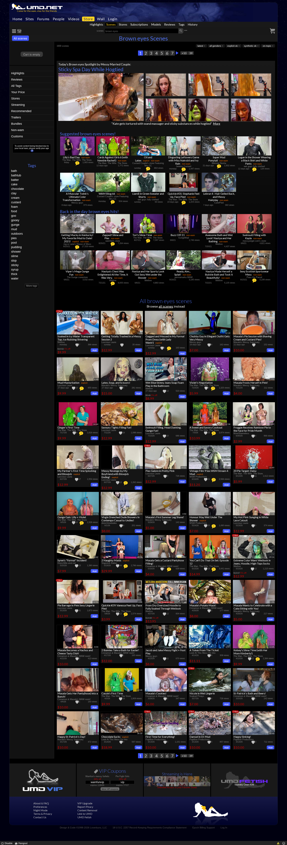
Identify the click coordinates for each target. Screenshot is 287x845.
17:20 (227, 468)
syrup (14, 269)
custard (16, 202)
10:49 (271, 733)
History (192, 24)
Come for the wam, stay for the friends (37, 10)
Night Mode (40, 810)
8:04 (96, 647)
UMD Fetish (84, 817)
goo (13, 215)
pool (14, 242)
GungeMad (183, 237)
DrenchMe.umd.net (66, 563)
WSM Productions (198, 476)
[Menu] (14, 31)
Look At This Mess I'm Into (202, 653)
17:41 (183, 602)
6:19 (272, 514)
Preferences (40, 806)
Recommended (21, 111)
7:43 (184, 690)
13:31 (95, 514)
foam (14, 206)
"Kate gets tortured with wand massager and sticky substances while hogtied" (161, 123)
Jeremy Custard (183, 166)
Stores (123, 24)
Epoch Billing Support (203, 827)
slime (14, 256)
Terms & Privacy (42, 813)
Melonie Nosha (219, 163)
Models (156, 24)
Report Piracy (85, 806)
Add (94, 350)
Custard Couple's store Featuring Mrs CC (148, 164)
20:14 (271, 557)
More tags (31, 285)
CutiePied (219, 202)
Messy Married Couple (115, 64)
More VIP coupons (110, 789)
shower (16, 251)
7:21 (96, 733)
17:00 (95, 333)
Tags (181, 24)
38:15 (183, 647)
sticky (15, 265)
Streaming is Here (177, 773)
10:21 (227, 379)
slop (14, 260)
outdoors (17, 233)
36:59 (139, 733)
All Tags (16, 86)
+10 (184, 53)
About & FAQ (41, 803)
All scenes (20, 38)
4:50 (184, 514)
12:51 (95, 602)
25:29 (95, 468)
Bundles (16, 123)
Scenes (111, 24)
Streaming (18, 104)
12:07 (271, 333)
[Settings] (19, 31)
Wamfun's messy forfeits (97, 776)
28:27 (227, 557)
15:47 (183, 333)
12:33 (271, 690)
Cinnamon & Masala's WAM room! (162, 566)
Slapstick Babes (109, 563)
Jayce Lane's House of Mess (77, 244)
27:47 (139, 379)
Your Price (18, 92)
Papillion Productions (155, 739)
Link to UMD (84, 813)
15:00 (183, 379)
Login (112, 19)
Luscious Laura (108, 342)
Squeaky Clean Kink (244, 784)
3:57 (272, 424)
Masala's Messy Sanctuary (247, 342)
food (14, 211)
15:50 (139, 647)
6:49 (96, 379)
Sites (30, 19)
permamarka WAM (183, 277)
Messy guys (77, 202)
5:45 (228, 602)
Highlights (96, 24)
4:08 (140, 602)
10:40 (271, 468)
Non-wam (17, 130)
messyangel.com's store (254, 241)
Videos (74, 19)
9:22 (140, 424)
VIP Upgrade (84, 803)
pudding (16, 247)
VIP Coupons (112, 771)
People (59, 19)
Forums (43, 19)
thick (14, 274)
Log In (224, 827)
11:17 (227, 647)
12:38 (227, 424)
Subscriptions (139, 24)
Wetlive (219, 244)
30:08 (139, 333)
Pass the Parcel (254, 277)
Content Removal (87, 810)
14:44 (95, 424)
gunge (15, 224)
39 (190, 53)
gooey (15, 220)
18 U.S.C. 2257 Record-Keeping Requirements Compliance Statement (150, 827)
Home (17, 19)
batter (15, 180)
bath (14, 171)
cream (15, 197)
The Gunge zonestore (77, 277)
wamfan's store (112, 241)
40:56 (139, 557)
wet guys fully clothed (254, 166)
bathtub (16, 175)
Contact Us (39, 817)
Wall (101, 19)
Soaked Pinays (197, 696)
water (14, 278)
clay (13, 193)
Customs (17, 136)
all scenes (166, 306)
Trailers (16, 117)
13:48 (139, 690)
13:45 (271, 647)
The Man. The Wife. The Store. (77, 160)
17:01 (227, 690)
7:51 (184, 733)
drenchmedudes (109, 523)
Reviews (169, 24)
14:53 (183, 424)
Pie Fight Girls (122, 776)
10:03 (139, 514)
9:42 (96, 557)
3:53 (272, 379)
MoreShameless (241, 433)
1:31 (272, 602)
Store (88, 19)
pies (14, 238)
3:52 (184, 557)
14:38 (227, 514)
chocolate (17, 188)
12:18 (227, 333)
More (216, 123)
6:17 (228, 733)
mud (14, 229)
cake (14, 184)
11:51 (139, 468)
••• (185, 30)
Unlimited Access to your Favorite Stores (177, 787)
